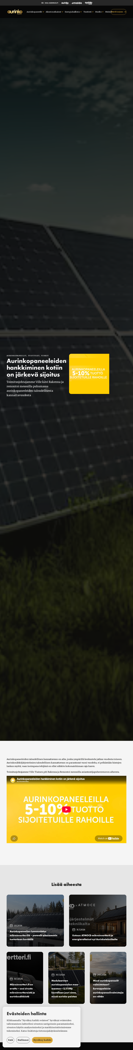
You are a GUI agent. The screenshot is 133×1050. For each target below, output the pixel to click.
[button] (35, 12)
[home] (15, 12)
